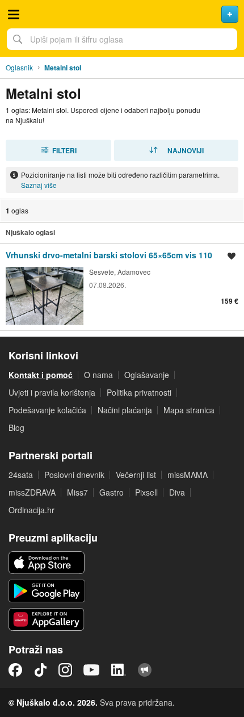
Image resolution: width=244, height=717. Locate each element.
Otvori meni (13, 14)
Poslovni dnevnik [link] (74, 474)
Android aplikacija (47, 591)
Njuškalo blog (145, 670)
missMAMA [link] (187, 474)
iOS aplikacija (47, 562)
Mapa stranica (188, 410)
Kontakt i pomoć (41, 374)
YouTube (91, 670)
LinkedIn (119, 670)
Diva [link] (177, 492)
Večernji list (136, 474)
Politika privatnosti (139, 392)
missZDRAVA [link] (32, 492)
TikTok (40, 670)
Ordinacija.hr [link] (31, 509)
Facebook (15, 670)
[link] (122, 286)
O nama (98, 374)
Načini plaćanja (125, 410)
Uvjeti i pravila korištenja (52, 392)
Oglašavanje (146, 374)
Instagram (65, 670)
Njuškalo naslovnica (122, 14)
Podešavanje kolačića (47, 410)
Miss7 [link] (77, 492)
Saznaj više (39, 185)
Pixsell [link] (146, 492)
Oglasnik (19, 67)
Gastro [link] (111, 492)
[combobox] (122, 39)
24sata (21, 474)
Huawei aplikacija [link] (47, 619)
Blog (16, 427)
